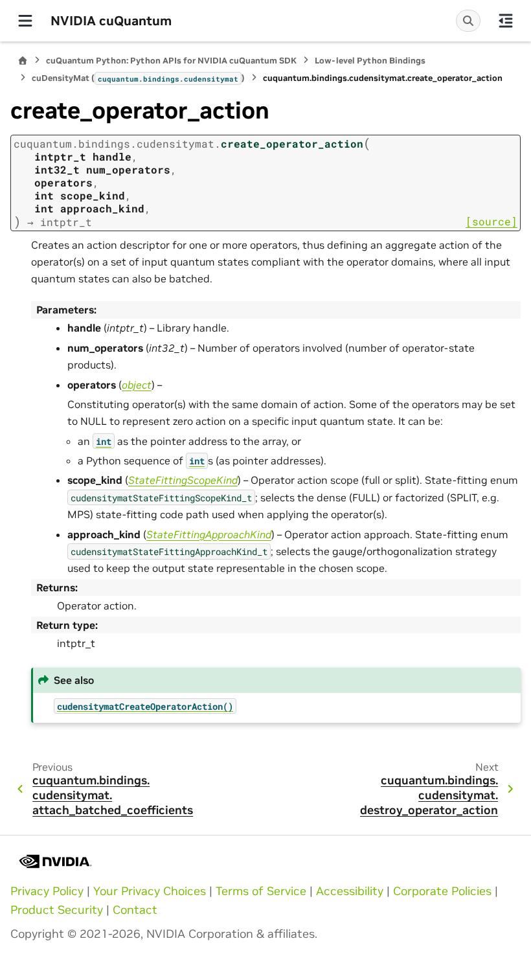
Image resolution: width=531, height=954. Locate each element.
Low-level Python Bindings (370, 60)
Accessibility (349, 891)
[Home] (22, 60)
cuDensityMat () (138, 78)
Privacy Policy (47, 891)
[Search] (468, 21)
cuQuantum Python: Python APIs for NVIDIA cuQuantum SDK (171, 60)
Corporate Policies (442, 891)
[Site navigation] (25, 21)
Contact (135, 910)
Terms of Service (261, 891)
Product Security (56, 910)
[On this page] (506, 21)
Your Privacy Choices (149, 891)
